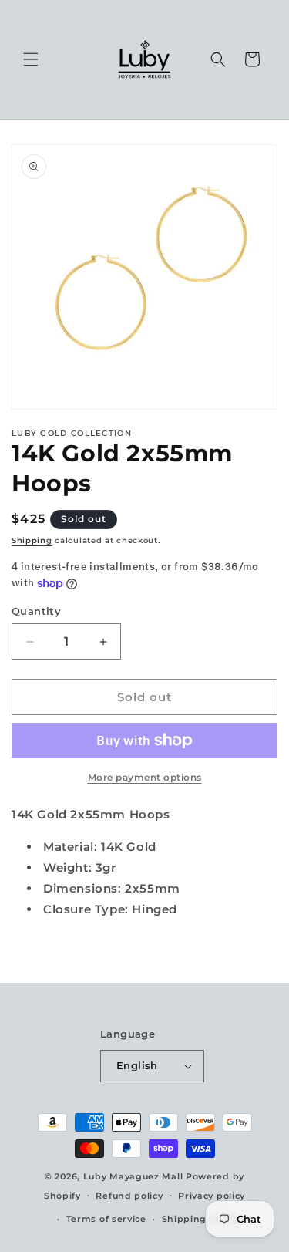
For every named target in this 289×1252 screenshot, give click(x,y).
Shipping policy (200, 1218)
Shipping (32, 540)
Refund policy (129, 1195)
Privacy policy (211, 1195)
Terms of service (106, 1218)
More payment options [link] (145, 777)
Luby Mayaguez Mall (133, 1176)
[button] (31, 59)
